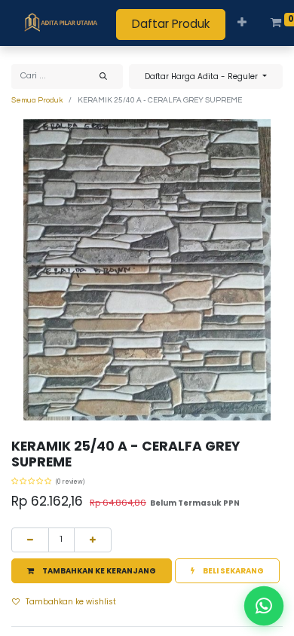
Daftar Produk (171, 24)
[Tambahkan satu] (93, 539)
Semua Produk (37, 100)
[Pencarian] (103, 76)
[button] (242, 23)
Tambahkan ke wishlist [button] (71, 601)
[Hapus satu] (30, 539)
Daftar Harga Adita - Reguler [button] (202, 76)
